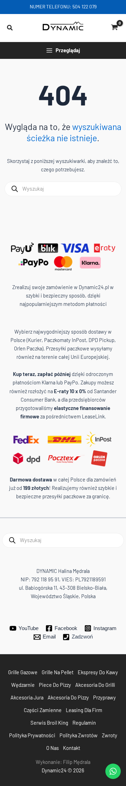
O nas (52, 748)
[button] (10, 28)
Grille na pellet (58, 672)
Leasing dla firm (84, 710)
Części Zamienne (43, 710)
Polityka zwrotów (78, 735)
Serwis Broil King (49, 722)
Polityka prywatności (32, 735)
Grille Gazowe (22, 672)
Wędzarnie (23, 685)
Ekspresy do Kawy (98, 672)
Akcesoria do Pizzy (68, 697)
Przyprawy (104, 697)
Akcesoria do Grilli (95, 685)
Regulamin (84, 722)
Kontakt (71, 748)
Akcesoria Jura (26, 697)
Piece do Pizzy (55, 685)
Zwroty (109, 735)
